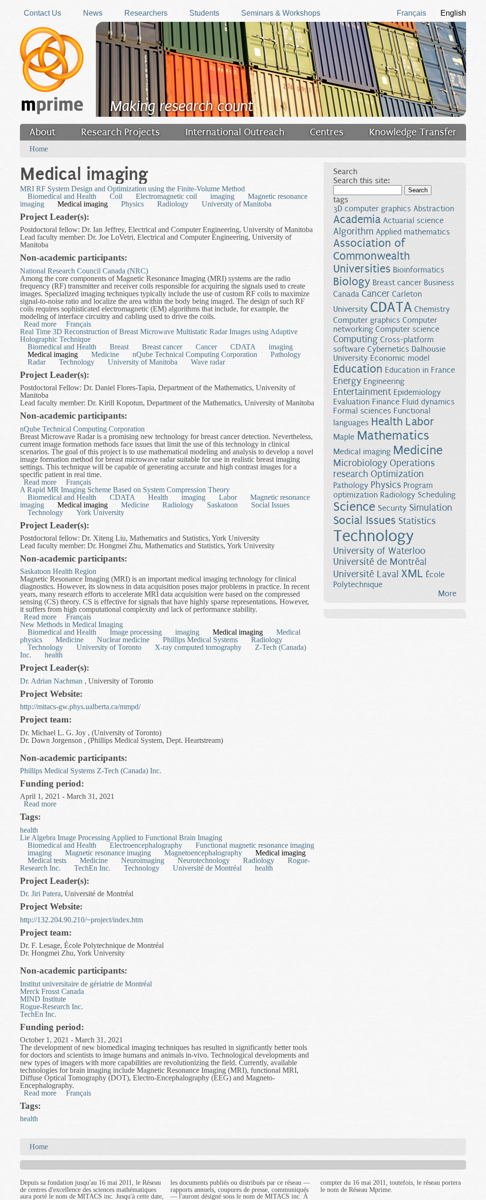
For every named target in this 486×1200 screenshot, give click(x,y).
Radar (37, 362)
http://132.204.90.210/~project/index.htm (81, 920)
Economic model (400, 358)
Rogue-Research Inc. (51, 1007)
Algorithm (353, 231)
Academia (357, 219)
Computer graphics (366, 320)
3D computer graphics (372, 208)
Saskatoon (222, 505)
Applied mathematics (413, 231)
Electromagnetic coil (166, 196)
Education (358, 369)
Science (354, 506)
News (93, 13)
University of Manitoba (236, 204)
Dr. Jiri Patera (40, 894)
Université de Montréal (207, 868)
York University (100, 512)
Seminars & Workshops (280, 13)
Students (204, 13)
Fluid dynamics (428, 401)
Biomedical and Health (62, 196)
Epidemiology (417, 392)
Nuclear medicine (123, 640)
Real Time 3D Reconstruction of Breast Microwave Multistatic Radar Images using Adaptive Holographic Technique (159, 335)
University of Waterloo (379, 550)
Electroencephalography (146, 845)
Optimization (397, 474)
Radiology (172, 204)
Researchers (146, 13)
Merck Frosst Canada (52, 991)
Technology (76, 362)
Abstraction (433, 208)
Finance (386, 401)
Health (158, 497)
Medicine (105, 354)
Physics (132, 204)
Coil (116, 196)
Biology (351, 281)
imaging (222, 196)
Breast (119, 347)
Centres (327, 132)
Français (411, 13)
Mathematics (393, 435)
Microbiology (360, 463)
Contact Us (42, 13)
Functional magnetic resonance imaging (255, 845)
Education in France (420, 370)
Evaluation (351, 401)
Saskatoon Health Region (58, 571)
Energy (347, 380)
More (447, 593)
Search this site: (361, 180)
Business (439, 282)
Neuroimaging (142, 860)
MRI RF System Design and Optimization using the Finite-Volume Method (132, 189)
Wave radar (208, 362)
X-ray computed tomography (198, 647)
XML (412, 573)
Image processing (136, 632)
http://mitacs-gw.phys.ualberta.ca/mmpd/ (80, 707)
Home (38, 149)
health (54, 655)
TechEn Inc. (92, 868)
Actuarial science (413, 220)
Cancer (206, 347)
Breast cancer (162, 347)
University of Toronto (108, 647)
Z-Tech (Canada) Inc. (129, 771)
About (42, 132)
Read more (40, 324)
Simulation (430, 507)
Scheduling (437, 494)
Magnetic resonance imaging (108, 853)
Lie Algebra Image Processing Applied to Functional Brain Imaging (121, 838)
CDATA (242, 347)
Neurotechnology (204, 860)
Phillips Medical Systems (200, 640)
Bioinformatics (418, 269)
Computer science (407, 329)
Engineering (384, 381)
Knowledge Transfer (413, 132)
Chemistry (432, 309)
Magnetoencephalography (203, 853)
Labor (228, 497)
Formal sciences (362, 410)
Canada (346, 294)
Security (392, 508)
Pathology (286, 354)
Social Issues (270, 505)
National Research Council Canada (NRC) (84, 271)
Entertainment (362, 391)
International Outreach (235, 132)
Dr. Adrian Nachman (51, 681)
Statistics (417, 521)
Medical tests (47, 860)
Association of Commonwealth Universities (371, 256)
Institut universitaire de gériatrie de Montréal (86, 984)
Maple (344, 436)
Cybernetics (388, 349)
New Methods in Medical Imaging (71, 624)
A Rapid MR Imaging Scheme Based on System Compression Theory (125, 490)
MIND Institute (43, 999)
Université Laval (366, 574)
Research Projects (120, 132)
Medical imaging (82, 204)
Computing (355, 339)
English (453, 13)
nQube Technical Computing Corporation (194, 354)
